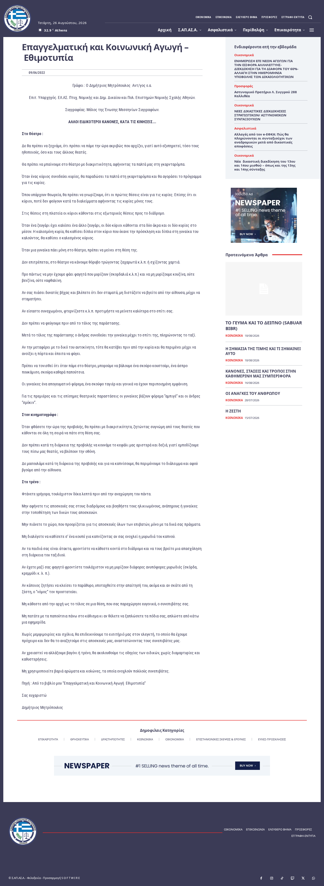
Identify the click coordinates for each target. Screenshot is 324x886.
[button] (310, 17)
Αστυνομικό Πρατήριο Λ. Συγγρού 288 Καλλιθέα (265, 94)
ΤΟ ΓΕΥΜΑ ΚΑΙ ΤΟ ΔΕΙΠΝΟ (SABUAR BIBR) (263, 325)
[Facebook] (261, 878)
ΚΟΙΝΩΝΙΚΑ (234, 336)
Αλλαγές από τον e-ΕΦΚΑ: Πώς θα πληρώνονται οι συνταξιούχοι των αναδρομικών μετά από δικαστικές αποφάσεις (263, 140)
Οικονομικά (244, 55)
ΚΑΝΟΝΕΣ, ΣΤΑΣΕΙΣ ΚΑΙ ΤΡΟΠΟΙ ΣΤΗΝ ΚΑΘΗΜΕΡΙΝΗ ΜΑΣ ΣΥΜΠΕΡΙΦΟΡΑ (260, 374)
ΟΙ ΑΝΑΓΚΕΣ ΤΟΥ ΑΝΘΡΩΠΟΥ (252, 393)
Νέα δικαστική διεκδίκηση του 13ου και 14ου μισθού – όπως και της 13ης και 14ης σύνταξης (264, 165)
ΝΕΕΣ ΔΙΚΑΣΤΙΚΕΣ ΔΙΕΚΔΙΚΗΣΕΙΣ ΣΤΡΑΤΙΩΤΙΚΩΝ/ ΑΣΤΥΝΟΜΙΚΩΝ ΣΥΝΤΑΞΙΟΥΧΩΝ (260, 115)
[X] (303, 878)
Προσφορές (243, 86)
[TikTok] (282, 878)
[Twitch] (293, 878)
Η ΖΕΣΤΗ (233, 411)
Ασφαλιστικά (245, 128)
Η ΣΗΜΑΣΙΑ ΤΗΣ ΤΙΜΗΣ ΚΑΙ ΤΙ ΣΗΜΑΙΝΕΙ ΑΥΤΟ (263, 351)
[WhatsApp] (313, 878)
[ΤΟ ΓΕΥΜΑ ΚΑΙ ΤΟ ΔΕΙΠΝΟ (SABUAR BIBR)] (263, 289)
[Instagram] (272, 878)
